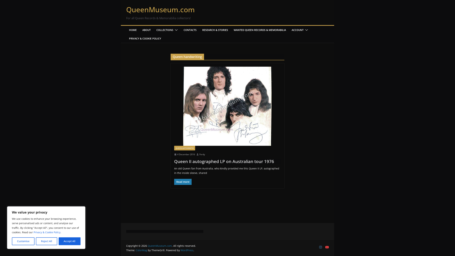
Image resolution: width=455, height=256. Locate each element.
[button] (175, 30)
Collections (164, 30)
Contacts (190, 30)
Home (133, 30)
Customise (23, 241)
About (146, 30)
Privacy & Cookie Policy (47, 232)
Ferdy (202, 154)
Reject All (46, 241)
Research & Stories (215, 30)
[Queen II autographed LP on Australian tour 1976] (227, 106)
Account (298, 30)
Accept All (69, 241)
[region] (46, 227)
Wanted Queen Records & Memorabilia (260, 30)
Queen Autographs (185, 148)
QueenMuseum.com (160, 9)
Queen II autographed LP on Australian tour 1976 (224, 161)
